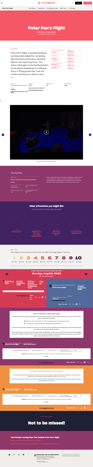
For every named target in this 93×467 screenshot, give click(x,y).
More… (13, 77)
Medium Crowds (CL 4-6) (38, 350)
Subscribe (88, 3)
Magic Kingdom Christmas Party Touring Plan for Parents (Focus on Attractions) (35, 444)
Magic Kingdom (51, 32)
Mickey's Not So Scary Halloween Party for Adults (26, 440)
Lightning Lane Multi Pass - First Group (19, 92)
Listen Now (41, 461)
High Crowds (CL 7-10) (52, 350)
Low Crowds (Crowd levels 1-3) (21, 350)
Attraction (42, 32)
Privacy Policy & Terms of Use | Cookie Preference (71, 455)
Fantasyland (14, 85)
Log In (78, 3)
